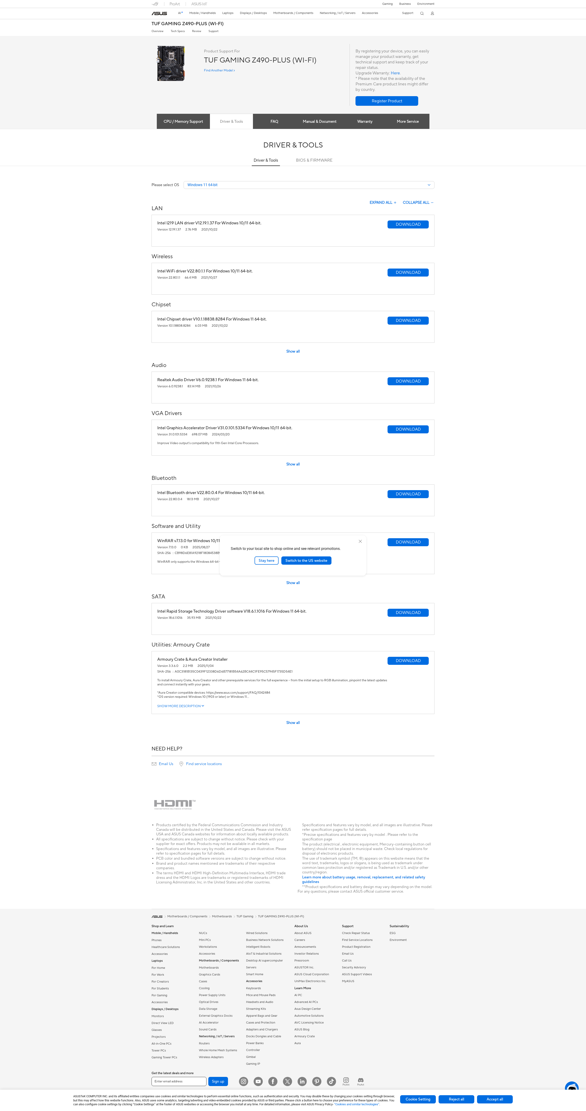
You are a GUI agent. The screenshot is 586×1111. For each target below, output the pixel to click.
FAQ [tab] (274, 121)
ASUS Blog (301, 1029)
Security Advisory (354, 967)
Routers (204, 1043)
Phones (157, 940)
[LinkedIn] (302, 1081)
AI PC (298, 995)
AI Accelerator (209, 1022)
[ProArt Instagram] (346, 1081)
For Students (160, 988)
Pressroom (301, 960)
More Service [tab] (408, 121)
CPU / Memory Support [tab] (183, 121)
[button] (387, 4)
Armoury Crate (304, 1036)
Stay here (266, 560)
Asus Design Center (307, 1009)
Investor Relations (306, 954)
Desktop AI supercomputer (264, 960)
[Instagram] (243, 1081)
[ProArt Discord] (360, 1081)
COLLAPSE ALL (416, 202)
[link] (159, 13)
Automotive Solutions (309, 1016)
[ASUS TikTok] (331, 1081)
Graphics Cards (209, 974)
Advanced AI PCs (306, 1002)
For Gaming (159, 995)
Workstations (208, 947)
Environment (425, 4)
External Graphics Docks (216, 1016)
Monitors (158, 1016)
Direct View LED (163, 1023)
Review (196, 31)
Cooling (204, 988)
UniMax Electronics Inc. (310, 981)
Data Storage (208, 1009)
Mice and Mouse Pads (261, 995)
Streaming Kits (256, 1009)
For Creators (160, 981)
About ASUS (303, 933)
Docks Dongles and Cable (263, 1036)
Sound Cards (208, 1029)
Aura (297, 1043)
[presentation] (154, 763)
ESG (393, 933)
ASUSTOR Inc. (304, 967)
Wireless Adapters (211, 1057)
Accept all (495, 1099)
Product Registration (356, 947)
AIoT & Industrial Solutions (264, 954)
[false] (386, 101)
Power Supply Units (212, 995)
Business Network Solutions (265, 940)
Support (213, 31)
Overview (157, 31)
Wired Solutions (257, 933)
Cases (203, 981)
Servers (251, 967)
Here (395, 73)
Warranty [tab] (364, 121)
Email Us (166, 764)
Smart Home (254, 974)
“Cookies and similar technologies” (356, 1104)
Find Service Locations (357, 940)
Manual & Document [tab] (319, 121)
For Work (158, 975)
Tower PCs (159, 1050)
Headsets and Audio (259, 1002)
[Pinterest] (316, 1081)
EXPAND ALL (381, 202)
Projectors (159, 1037)
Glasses (157, 1030)
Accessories (160, 954)
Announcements (305, 947)
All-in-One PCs (161, 1044)
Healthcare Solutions (166, 947)
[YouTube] (258, 1081)
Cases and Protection (260, 1022)
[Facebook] (272, 1081)
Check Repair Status (356, 933)
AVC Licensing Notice (309, 1022)
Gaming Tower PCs (164, 1057)
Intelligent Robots (258, 947)
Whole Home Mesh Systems (218, 1050)
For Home (158, 968)
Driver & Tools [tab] (231, 121)
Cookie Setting (418, 1099)
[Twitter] (287, 1081)
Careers (299, 940)
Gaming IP (253, 1064)
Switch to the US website (306, 560)
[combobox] (309, 185)
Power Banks (255, 1043)
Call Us (347, 960)
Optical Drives (208, 1002)
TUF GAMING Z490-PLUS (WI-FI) (188, 24)
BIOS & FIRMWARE (314, 160)
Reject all (456, 1099)
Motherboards (209, 968)
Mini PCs (205, 940)
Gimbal (251, 1057)
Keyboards (253, 988)
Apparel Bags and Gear (261, 1016)
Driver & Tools (266, 160)
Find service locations (204, 764)
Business (405, 4)
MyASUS (348, 981)
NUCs (203, 933)
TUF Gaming (244, 916)
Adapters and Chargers (262, 1029)
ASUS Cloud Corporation (311, 974)
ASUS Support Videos (357, 974)
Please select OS (165, 185)
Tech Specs (178, 31)
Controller (253, 1050)
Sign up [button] (218, 1081)
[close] (360, 541)
